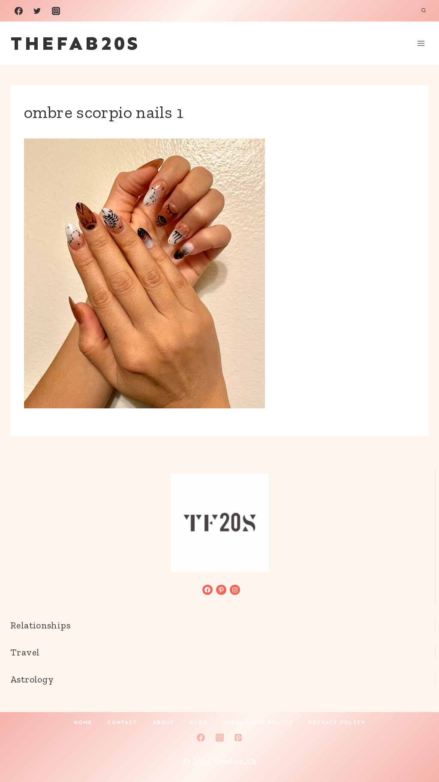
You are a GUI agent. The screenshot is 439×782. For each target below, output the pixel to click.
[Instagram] (56, 11)
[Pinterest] (238, 737)
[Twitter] (37, 11)
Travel (24, 652)
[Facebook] (18, 11)
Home (83, 722)
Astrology (32, 679)
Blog (199, 722)
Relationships (40, 625)
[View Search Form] (423, 11)
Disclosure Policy (258, 722)
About (163, 722)
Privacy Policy (337, 722)
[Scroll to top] (418, 748)
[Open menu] (421, 43)
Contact (122, 722)
